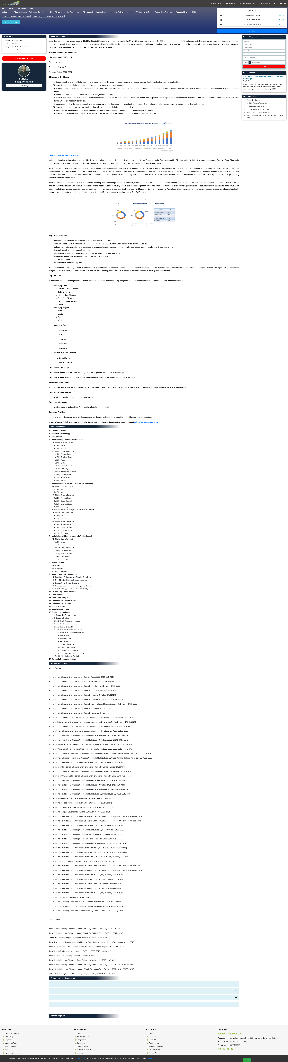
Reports (8, 1040)
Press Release (10, 1046)
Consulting (230, 3)
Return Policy (154, 1043)
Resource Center (263, 3)
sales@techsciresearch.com (146, 422)
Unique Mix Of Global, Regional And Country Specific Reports (265, 116)
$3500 (281, 15)
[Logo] (11, 3)
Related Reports (12, 50)
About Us (152, 1036)
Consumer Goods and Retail (16, 8)
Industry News (82, 1046)
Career (151, 1033)
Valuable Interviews (84, 1050)
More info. (151, 1058)
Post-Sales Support (253, 100)
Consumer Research (245, 3)
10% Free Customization (255, 106)
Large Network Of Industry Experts (259, 109)
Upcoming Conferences (13, 1053)
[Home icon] (280, 3)
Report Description (13, 41)
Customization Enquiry (11, 22)
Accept (247, 1060)
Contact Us (153, 1040)
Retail (31, 8)
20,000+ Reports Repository (257, 103)
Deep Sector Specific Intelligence (258, 112)
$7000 (281, 25)
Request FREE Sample (24, 58)
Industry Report (216, 3)
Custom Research (12, 1033)
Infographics (81, 1040)
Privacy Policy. (81, 1058)
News (79, 1033)
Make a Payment (155, 1053)
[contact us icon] (274, 3)
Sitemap (80, 1053)
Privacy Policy (154, 1050)
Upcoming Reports (12, 1043)
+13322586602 (234, 1045)
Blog (6, 1050)
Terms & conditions (156, 1046)
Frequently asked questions (17, 47)
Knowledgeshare (83, 1036)
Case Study (81, 1043)
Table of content (12, 44)
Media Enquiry (252, 31)
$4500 (281, 20)
